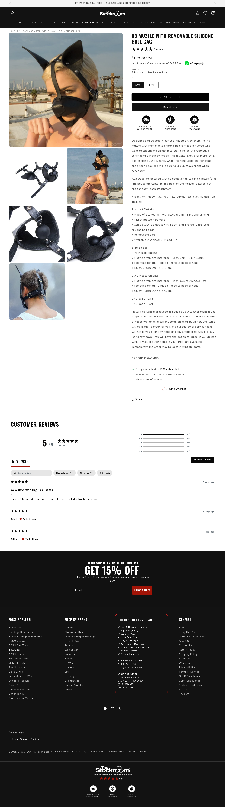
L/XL (152, 85)
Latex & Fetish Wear (21, 676)
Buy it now (170, 107)
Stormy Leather (74, 632)
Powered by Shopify (42, 752)
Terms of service (97, 751)
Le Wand (70, 663)
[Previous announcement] (10, 3)
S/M (137, 85)
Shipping (137, 72)
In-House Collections (191, 636)
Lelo (67, 671)
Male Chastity (17, 663)
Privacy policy (79, 751)
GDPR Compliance (190, 676)
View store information (149, 379)
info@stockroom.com (130, 667)
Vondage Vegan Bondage (80, 636)
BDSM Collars (17, 641)
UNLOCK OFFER (142, 590)
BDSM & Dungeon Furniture (25, 636)
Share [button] (138, 399)
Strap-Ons (15, 685)
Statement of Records (192, 685)
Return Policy (187, 649)
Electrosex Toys (18, 658)
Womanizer (71, 649)
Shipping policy (116, 751)
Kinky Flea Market (189, 632)
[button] (13, 13)
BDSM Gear (16, 627)
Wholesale (185, 663)
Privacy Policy (187, 667)
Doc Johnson (72, 680)
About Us (184, 641)
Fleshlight (71, 676)
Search (183, 689)
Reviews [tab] (20, 461)
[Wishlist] (205, 13)
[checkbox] (104, 473)
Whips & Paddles (19, 680)
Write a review (202, 459)
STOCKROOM (25, 752)
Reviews (184, 694)
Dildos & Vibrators (20, 689)
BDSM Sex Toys (18, 645)
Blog (181, 627)
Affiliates (184, 658)
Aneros (69, 689)
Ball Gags (15, 649)
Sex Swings (16, 671)
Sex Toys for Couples (22, 698)
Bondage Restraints (21, 632)
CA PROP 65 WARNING (145, 358)
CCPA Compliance (189, 680)
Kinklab (69, 627)
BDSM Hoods (17, 654)
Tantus (69, 645)
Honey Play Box (74, 685)
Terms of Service (189, 671)
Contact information (137, 751)
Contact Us (185, 645)
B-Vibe (69, 658)
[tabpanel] (112, 507)
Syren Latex (72, 641)
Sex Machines (17, 667)
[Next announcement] (215, 3)
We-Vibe (70, 654)
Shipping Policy (188, 654)
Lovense (70, 667)
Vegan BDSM (17, 694)
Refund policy (62, 751)
